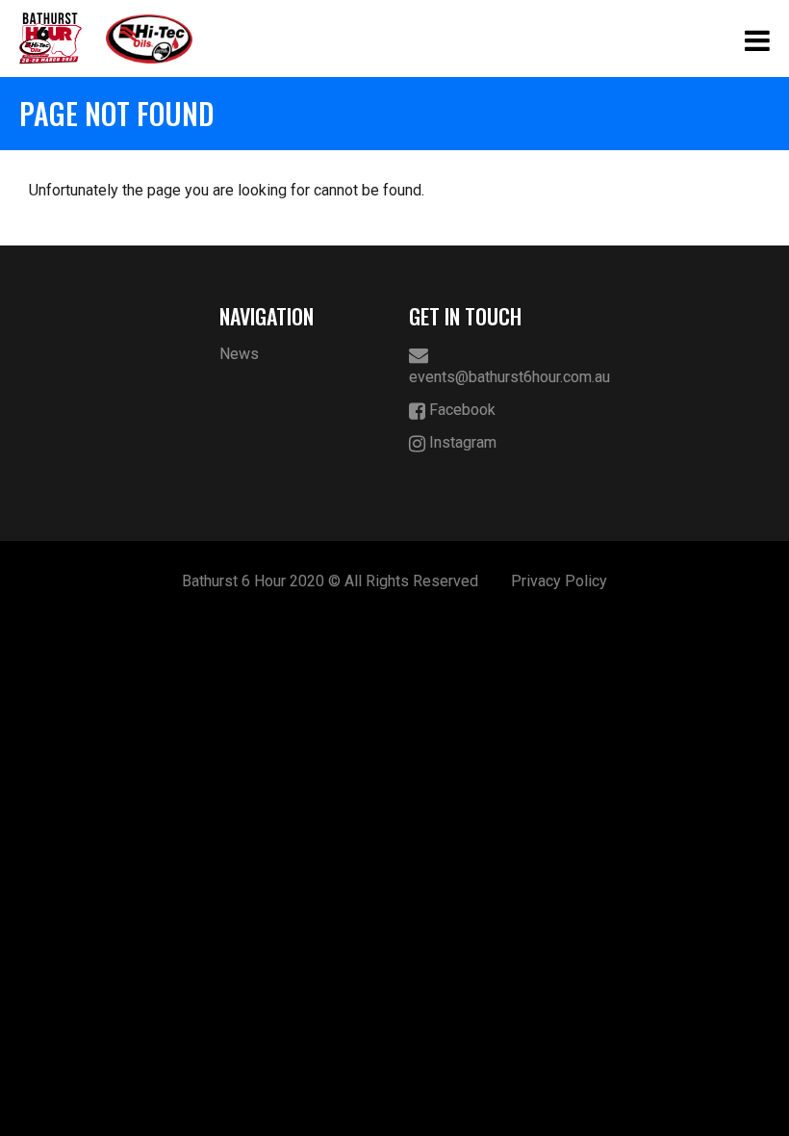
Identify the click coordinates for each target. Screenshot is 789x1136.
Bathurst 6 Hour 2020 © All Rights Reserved (330, 581)
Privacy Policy (559, 581)
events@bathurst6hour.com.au (490, 377)
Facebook (460, 409)
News (239, 354)
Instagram (460, 442)
